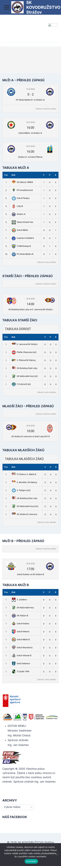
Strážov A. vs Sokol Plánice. (30, 157)
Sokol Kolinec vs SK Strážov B (30, 574)
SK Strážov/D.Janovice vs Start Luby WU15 (30, 436)
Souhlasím (31, 861)
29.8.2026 (30, 299)
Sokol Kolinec (23, 623)
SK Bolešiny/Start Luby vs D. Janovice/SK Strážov (30, 309)
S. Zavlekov (22, 599)
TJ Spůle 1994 (23, 671)
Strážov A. (21, 214)
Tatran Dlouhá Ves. (25, 222)
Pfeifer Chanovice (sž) (26, 352)
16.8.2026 (30, 89)
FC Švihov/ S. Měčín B (26, 474)
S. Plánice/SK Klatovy (26, 360)
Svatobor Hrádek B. (25, 238)
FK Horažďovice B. (25, 190)
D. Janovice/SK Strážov (27, 344)
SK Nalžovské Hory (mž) (27, 506)
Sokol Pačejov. (23, 198)
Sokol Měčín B (23, 639)
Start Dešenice (23, 663)
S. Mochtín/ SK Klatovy (27, 482)
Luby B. (20, 206)
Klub (13, 175)
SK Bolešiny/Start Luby (27, 368)
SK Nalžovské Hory (25, 607)
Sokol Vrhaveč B (24, 655)
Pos (6, 175)
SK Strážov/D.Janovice (27, 514)
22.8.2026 (30, 122)
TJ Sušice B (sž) (24, 384)
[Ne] (57, 854)
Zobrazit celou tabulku (46, 262)
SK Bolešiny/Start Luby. (27, 498)
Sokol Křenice (23, 631)
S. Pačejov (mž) (23, 490)
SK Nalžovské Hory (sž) (27, 376)
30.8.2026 (30, 146)
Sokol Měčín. (22, 230)
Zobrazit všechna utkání (45, 109)
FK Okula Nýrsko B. (25, 254)
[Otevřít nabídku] (6, 7)
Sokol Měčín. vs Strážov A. (30, 133)
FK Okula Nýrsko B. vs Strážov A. (30, 100)
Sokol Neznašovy (25, 647)
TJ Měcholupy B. (24, 246)
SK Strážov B (22, 615)
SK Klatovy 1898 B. (25, 182)
